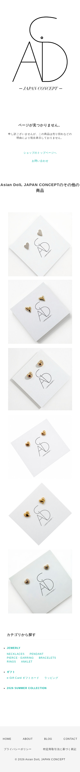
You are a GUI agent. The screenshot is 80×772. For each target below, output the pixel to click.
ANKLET (26, 661)
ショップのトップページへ (40, 152)
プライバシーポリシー (18, 749)
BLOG (48, 738)
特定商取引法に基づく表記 (59, 749)
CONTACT (70, 738)
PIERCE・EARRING (20, 657)
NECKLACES (16, 654)
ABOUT (28, 738)
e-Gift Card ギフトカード (23, 677)
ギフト (11, 671)
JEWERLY (13, 648)
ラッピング (51, 677)
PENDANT (37, 654)
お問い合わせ (40, 160)
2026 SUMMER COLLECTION (27, 688)
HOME (7, 738)
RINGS (11, 661)
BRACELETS (47, 657)
